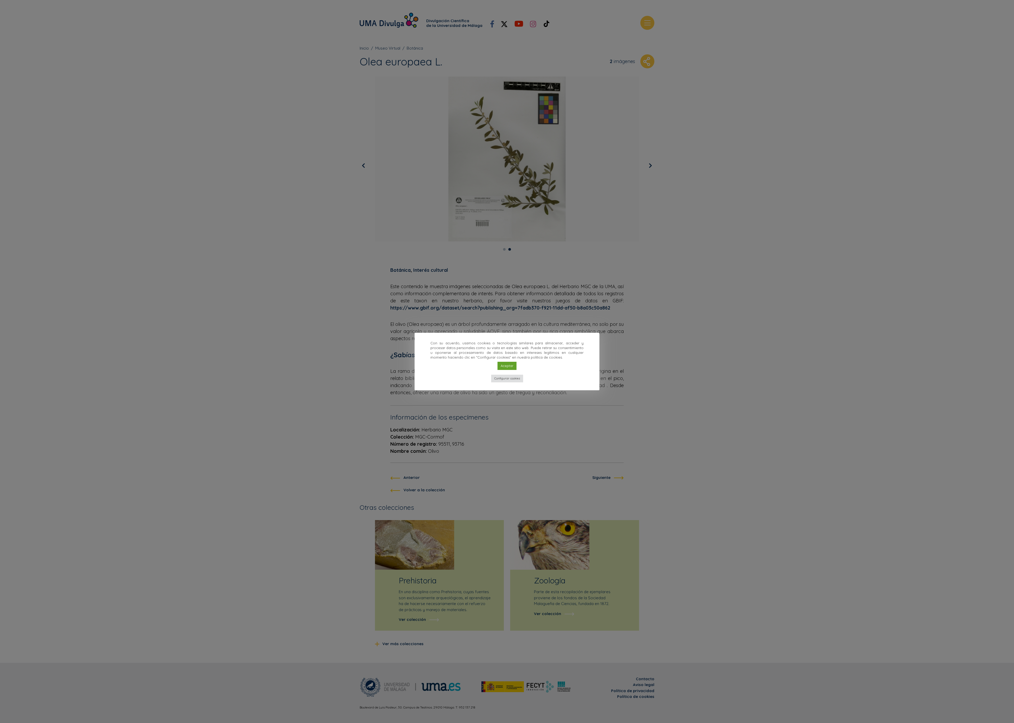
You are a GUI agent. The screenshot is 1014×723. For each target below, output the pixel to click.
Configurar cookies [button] (507, 378)
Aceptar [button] (507, 366)
